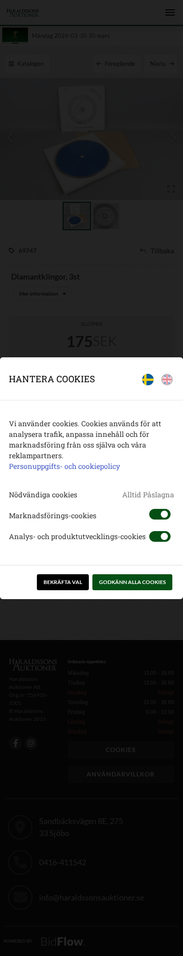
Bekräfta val (63, 582)
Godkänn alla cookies (132, 582)
